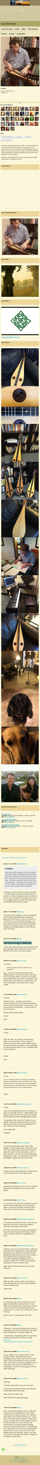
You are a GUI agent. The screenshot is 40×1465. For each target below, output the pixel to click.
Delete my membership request (20, 1460)
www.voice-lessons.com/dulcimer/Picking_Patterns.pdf (18, 1341)
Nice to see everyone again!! (10, 824)
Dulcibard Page (6, 814)
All (11, 166)
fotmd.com (22, 1457)
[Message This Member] (20, 102)
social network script (14, 1462)
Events (2, 10)
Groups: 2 (29, 137)
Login (18, 10)
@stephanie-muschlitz (24, 1104)
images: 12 (20, 137)
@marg (19, 939)
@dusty (19, 1407)
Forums (7, 8)
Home (2, 8)
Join (14, 10)
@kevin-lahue (21, 1183)
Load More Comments (20, 1445)
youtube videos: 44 (8, 137)
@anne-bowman (22, 994)
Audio (22, 8)
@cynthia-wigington (23, 1143)
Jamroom (28, 1462)
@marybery (20, 912)
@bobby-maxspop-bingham (25, 1219)
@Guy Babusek (9, 817)
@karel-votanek (22, 1278)
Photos (12, 8)
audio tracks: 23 (7, 140)
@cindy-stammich (22, 1168)
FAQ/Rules (8, 10)
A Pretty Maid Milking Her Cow (10, 337)
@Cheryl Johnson (10, 827)
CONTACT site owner (20, 1458)
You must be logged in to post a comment (14, 857)
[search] (22, 10)
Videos (17, 8)
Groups (27, 8)
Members (33, 8)
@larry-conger (21, 961)
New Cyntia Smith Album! (9, 819)
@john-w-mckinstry (23, 1351)
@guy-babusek (21, 864)
